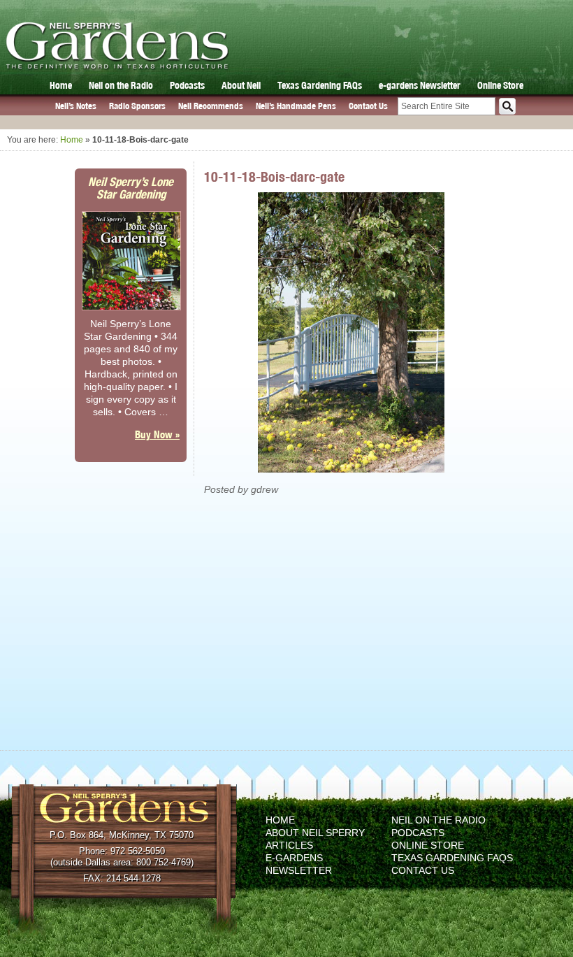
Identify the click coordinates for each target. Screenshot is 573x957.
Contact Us (368, 106)
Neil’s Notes (75, 106)
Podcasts (187, 85)
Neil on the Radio (121, 85)
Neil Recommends (210, 106)
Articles (289, 845)
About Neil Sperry (315, 832)
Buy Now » (157, 434)
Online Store (500, 85)
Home (61, 85)
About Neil (241, 85)
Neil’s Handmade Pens (296, 106)
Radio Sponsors (137, 106)
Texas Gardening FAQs (319, 85)
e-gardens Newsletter (419, 85)
